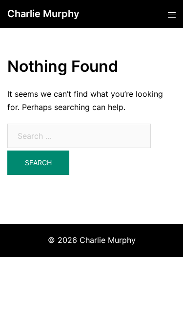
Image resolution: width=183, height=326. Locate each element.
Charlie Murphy (43, 14)
